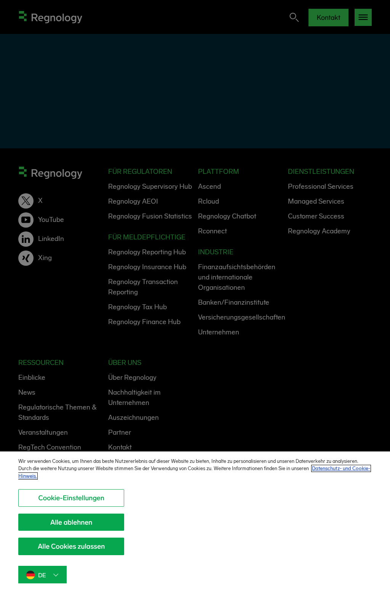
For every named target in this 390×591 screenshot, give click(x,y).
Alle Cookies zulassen (71, 546)
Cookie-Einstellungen (71, 498)
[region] (195, 521)
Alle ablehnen (71, 522)
